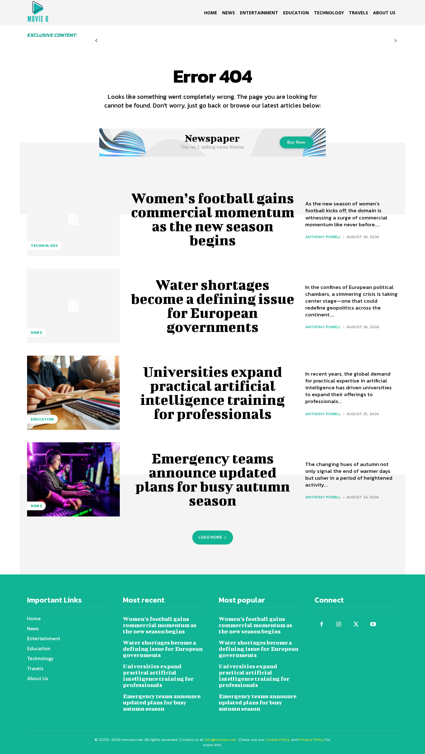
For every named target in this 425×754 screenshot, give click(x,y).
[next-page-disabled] (395, 41)
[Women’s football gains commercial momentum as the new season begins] (73, 219)
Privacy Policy (312, 739)
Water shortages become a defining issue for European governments (212, 305)
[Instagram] (339, 624)
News (36, 332)
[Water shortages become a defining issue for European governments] (73, 306)
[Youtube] (373, 624)
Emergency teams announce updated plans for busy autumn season (212, 479)
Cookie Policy (277, 739)
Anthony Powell (323, 237)
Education (42, 419)
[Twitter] (356, 624)
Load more (210, 537)
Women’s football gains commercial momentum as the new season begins (212, 219)
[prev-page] (96, 41)
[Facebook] (322, 624)
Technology (44, 245)
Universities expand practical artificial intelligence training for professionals (212, 392)
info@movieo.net (220, 739)
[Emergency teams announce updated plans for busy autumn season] (73, 479)
